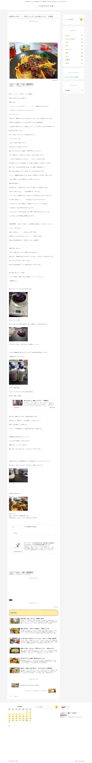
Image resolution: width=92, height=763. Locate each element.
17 (9, 718)
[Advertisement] (33, 31)
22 (26, 718)
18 (13, 718)
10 (9, 716)
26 (16, 720)
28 (23, 720)
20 (19, 718)
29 (26, 720)
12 (16, 716)
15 (26, 716)
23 (30, 718)
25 (13, 720)
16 (30, 716)
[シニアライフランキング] (29, 84)
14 (23, 716)
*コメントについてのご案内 (71, 77)
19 (16, 718)
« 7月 (9, 725)
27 (19, 720)
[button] (81, 19)
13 (19, 716)
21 (23, 718)
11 (13, 716)
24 (9, 720)
